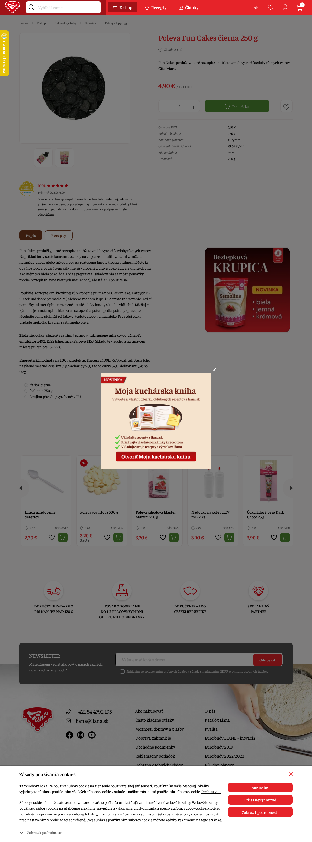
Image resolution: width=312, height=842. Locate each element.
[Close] (214, 369)
